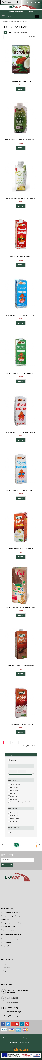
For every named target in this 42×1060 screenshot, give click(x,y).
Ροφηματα (12, 21)
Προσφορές (6, 967)
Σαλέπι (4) (13, 796)
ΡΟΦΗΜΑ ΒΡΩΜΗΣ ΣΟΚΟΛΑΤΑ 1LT (20, 666)
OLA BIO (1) (14, 816)
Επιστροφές (6, 942)
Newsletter (7, 855)
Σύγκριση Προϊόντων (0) (21, 32)
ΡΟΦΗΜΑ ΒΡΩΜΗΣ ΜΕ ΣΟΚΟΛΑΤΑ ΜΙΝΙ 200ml (22, 607)
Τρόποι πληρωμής (9, 930)
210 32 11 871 (12, 1002)
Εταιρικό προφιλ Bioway (11, 916)
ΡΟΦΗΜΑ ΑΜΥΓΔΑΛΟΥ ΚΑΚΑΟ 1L (21, 257)
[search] (17, 2)
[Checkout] (35, 2)
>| (20, 743)
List (10, 32)
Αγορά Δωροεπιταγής (10, 964)
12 (5, 37)
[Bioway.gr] (21, 9)
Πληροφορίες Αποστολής (11, 923)
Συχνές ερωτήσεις (9, 926)
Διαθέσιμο (13, 760)
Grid (5, 32)
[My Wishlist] (31, 2)
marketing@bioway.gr (10, 1016)
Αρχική (6, 21)
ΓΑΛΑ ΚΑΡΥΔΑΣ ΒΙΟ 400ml (21, 81)
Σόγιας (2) (13, 799)
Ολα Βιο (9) (14, 821)
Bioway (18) (14, 813)
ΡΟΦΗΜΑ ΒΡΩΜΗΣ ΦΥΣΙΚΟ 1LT (21, 724)
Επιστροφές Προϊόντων (11, 912)
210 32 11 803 (12, 998)
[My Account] (27, 2)
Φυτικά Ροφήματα (22, 21)
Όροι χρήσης (7, 919)
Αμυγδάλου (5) (15, 785)
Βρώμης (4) (14, 787)
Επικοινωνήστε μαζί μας (11, 939)
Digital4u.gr (25, 1042)
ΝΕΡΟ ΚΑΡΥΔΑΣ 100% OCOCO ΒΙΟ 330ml (21, 140)
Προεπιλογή (31, 37)
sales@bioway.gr (14, 1012)
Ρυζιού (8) (13, 793)
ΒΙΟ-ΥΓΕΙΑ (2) (14, 818)
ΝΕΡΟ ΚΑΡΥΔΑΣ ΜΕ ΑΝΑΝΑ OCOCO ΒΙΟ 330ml (23, 198)
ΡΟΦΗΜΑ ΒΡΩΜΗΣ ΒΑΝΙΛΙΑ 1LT (21, 549)
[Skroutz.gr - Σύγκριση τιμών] (20, 1049)
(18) (11, 832)
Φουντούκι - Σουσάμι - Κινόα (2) (20, 802)
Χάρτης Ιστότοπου (9, 946)
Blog (4, 971)
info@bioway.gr (14, 1008)
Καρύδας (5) (14, 790)
